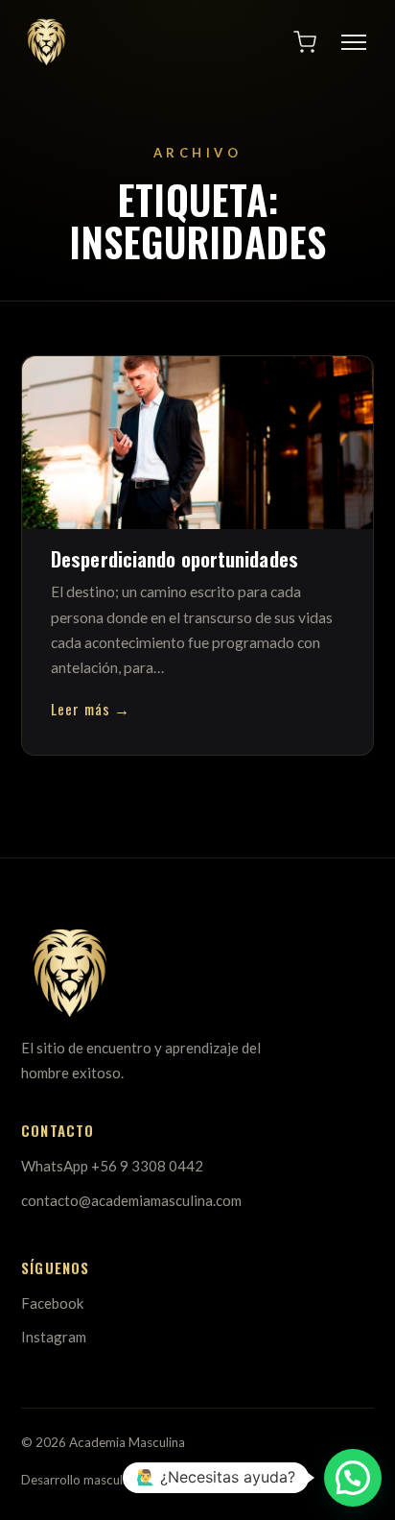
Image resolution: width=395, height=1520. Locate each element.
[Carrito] (304, 42)
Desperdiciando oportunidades (174, 558)
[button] (353, 1478)
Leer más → (90, 708)
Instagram (53, 1336)
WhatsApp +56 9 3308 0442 (112, 1165)
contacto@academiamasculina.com (131, 1200)
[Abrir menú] (354, 42)
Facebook (52, 1303)
